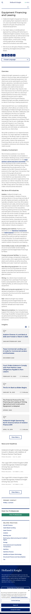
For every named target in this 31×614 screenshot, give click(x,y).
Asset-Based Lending (9, 528)
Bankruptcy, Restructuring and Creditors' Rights (15, 539)
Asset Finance (9, 232)
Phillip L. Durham (8, 502)
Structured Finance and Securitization (14, 557)
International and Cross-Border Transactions (12, 545)
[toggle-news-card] (26, 327)
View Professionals (15, 515)
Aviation (5, 533)
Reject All (15, 605)
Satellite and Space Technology (12, 554)
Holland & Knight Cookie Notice (19, 597)
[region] (15, 601)
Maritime (6, 549)
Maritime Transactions (19, 230)
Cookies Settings (15, 600)
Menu (27, 2)
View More (15, 437)
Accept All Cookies (15, 609)
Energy (5, 542)
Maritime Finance (8, 552)
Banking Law (7, 535)
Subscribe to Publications (15, 588)
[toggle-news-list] (28, 327)
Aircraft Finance (8, 525)
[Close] (29, 590)
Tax (4, 559)
